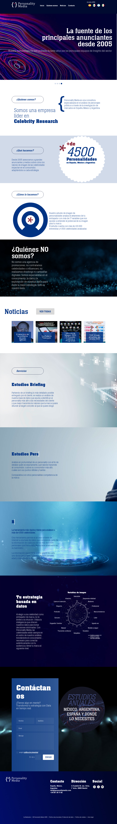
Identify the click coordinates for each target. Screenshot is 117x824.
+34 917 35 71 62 (56, 792)
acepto (28, 752)
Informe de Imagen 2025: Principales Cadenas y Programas (46, 337)
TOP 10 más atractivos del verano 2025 (70, 337)
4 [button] (61, 83)
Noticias (63, 6)
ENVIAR (48, 757)
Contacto (71, 6)
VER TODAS (45, 311)
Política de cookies (80, 817)
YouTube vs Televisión (22, 337)
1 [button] (55, 83)
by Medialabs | (28, 817)
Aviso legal (91, 817)
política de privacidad (31, 752)
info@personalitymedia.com (60, 790)
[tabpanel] (58, 40)
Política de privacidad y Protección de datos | (62, 817)
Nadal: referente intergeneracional (94, 337)
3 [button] (59, 83)
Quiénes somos (52, 6)
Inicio (42, 6)
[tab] (55, 83)
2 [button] (57, 83)
